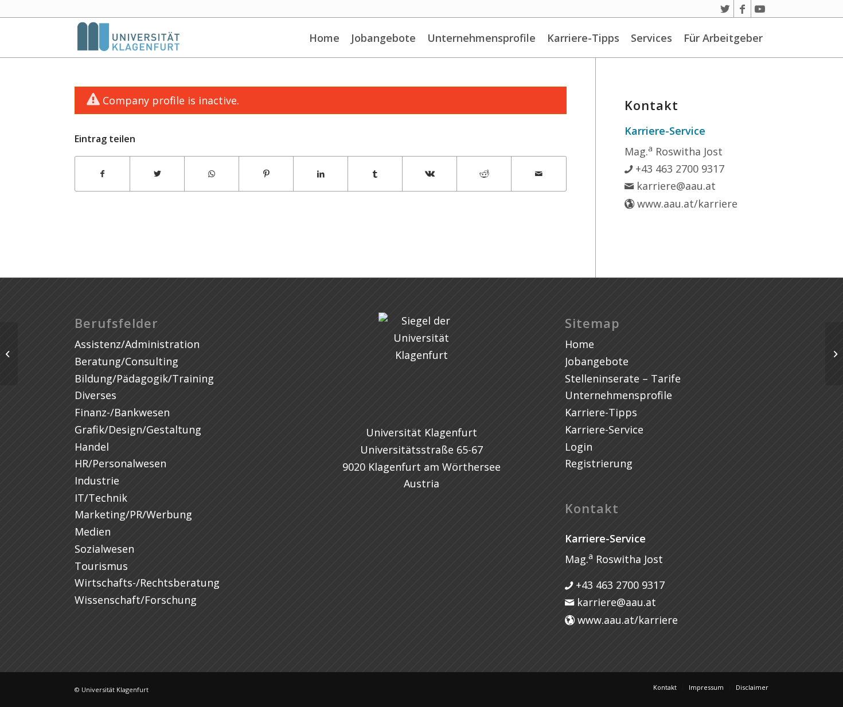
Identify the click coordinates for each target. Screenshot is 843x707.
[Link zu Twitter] (725, 8)
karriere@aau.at (675, 186)
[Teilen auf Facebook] (102, 174)
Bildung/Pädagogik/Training (144, 378)
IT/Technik (101, 498)
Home (324, 38)
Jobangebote (383, 38)
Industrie (97, 480)
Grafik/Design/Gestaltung (138, 429)
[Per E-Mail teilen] (538, 174)
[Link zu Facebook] (742, 8)
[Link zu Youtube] (759, 8)
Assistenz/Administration (137, 344)
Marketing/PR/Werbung (133, 514)
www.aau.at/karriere (685, 203)
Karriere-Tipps (583, 38)
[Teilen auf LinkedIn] (321, 174)
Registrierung (599, 463)
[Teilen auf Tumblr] (375, 174)
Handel (92, 447)
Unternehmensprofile (481, 38)
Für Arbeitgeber (723, 38)
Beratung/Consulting (126, 361)
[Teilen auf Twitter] (157, 174)
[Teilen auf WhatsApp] (212, 174)
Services (651, 38)
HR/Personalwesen (120, 463)
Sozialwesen (104, 549)
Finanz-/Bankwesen (122, 412)
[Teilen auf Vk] (429, 174)
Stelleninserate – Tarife (623, 378)
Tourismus (101, 566)
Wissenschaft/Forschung (136, 600)
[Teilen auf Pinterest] (266, 174)
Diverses (95, 395)
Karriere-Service (604, 429)
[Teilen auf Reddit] (484, 174)
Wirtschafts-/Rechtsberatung (147, 582)
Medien (93, 531)
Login (578, 447)
